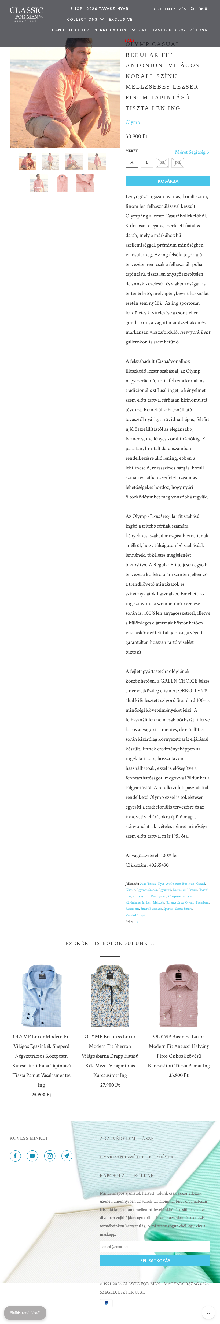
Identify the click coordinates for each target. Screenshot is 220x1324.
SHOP (77, 8)
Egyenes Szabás (147, 890)
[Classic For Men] (26, 14)
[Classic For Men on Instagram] (51, 1156)
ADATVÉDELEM (117, 1138)
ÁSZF (148, 1138)
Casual (200, 884)
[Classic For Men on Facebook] (16, 1156)
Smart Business (151, 909)
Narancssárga (175, 902)
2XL (178, 162)
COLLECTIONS (83, 19)
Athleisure (173, 884)
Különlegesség (135, 902)
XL (162, 162)
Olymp (133, 122)
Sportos (168, 909)
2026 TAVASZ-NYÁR (108, 8)
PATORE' (140, 30)
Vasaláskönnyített (137, 915)
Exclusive (179, 890)
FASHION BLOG (169, 30)
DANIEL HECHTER (70, 30)
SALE (129, 40)
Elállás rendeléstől (25, 1313)
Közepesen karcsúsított (183, 896)
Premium (202, 902)
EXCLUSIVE (121, 19)
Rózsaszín (132, 909)
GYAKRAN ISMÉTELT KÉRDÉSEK (137, 1157)
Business (188, 884)
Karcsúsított (141, 896)
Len (148, 902)
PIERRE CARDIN (110, 30)
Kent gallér (158, 896)
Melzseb (158, 902)
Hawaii (192, 890)
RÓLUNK (198, 30)
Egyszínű (165, 890)
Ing (136, 921)
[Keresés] (193, 8)
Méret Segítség (191, 152)
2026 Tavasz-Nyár (152, 884)
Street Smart (183, 909)
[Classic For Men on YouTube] (33, 1156)
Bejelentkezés (169, 9)
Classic (130, 890)
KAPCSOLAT (114, 1175)
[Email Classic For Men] (68, 1156)
